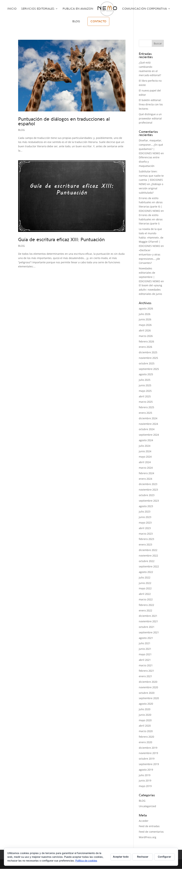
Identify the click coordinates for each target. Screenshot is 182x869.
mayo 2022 (145, 588)
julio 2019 (144, 775)
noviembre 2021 (148, 621)
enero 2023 (145, 544)
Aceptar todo (121, 856)
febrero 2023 (146, 539)
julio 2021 (144, 643)
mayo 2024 (145, 456)
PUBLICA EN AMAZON (78, 8)
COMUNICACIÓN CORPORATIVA (144, 8)
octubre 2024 (146, 429)
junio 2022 (145, 583)
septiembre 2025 (149, 369)
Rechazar (142, 856)
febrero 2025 (146, 407)
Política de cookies (86, 860)
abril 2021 (145, 660)
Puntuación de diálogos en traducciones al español (64, 121)
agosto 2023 (146, 506)
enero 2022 (145, 610)
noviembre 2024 (148, 423)
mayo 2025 (145, 391)
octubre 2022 (146, 561)
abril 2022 (145, 594)
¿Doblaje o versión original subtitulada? (151, 188)
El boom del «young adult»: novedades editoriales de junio (150, 290)
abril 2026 (145, 330)
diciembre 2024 (148, 418)
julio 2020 (144, 709)
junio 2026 (145, 319)
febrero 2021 (146, 670)
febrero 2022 (146, 605)
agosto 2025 (146, 374)
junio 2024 (145, 451)
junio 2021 (145, 648)
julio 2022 (144, 577)
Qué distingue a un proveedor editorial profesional (150, 118)
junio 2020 (145, 714)
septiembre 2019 (149, 764)
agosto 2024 (146, 440)
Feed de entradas (149, 826)
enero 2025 (145, 412)
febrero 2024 (146, 473)
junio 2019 (145, 780)
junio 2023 (145, 517)
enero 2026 (145, 346)
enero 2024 (145, 478)
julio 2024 (144, 445)
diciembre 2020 (148, 681)
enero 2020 (145, 742)
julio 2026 (144, 314)
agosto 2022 (146, 572)
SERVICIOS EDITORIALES (37, 8)
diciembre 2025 (148, 352)
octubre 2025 (146, 363)
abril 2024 (145, 462)
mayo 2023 (145, 522)
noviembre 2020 (148, 687)
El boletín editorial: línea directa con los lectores (151, 104)
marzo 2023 (146, 533)
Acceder (143, 820)
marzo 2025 (146, 401)
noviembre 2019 (148, 753)
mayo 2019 (145, 786)
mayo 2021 (145, 654)
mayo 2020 (145, 720)
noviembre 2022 (148, 555)
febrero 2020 (146, 736)
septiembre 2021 (149, 632)
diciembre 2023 (148, 484)
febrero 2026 (146, 341)
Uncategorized (147, 806)
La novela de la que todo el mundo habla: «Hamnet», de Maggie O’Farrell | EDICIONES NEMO (151, 237)
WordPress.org (147, 837)
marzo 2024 (146, 467)
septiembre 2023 (149, 500)
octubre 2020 (146, 692)
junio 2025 (145, 385)
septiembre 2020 (149, 698)
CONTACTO (98, 21)
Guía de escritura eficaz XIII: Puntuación (61, 239)
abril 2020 (145, 725)
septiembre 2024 (149, 434)
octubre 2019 (146, 758)
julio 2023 (144, 511)
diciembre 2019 (148, 747)
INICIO (12, 8)
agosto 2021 (146, 638)
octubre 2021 (146, 627)
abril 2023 (145, 528)
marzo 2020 (146, 731)
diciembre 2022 (148, 550)
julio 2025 (144, 379)
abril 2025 (145, 396)
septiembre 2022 (149, 566)
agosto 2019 (146, 769)
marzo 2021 (146, 665)
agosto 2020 (146, 703)
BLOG (76, 21)
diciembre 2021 (148, 615)
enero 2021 (145, 676)
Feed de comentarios (151, 831)
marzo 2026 (146, 336)
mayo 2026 (145, 325)
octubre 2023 (146, 495)
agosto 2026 (146, 308)
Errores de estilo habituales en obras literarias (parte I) (151, 219)
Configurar (164, 856)
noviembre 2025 (148, 358)
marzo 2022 (146, 599)
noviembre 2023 (148, 489)
